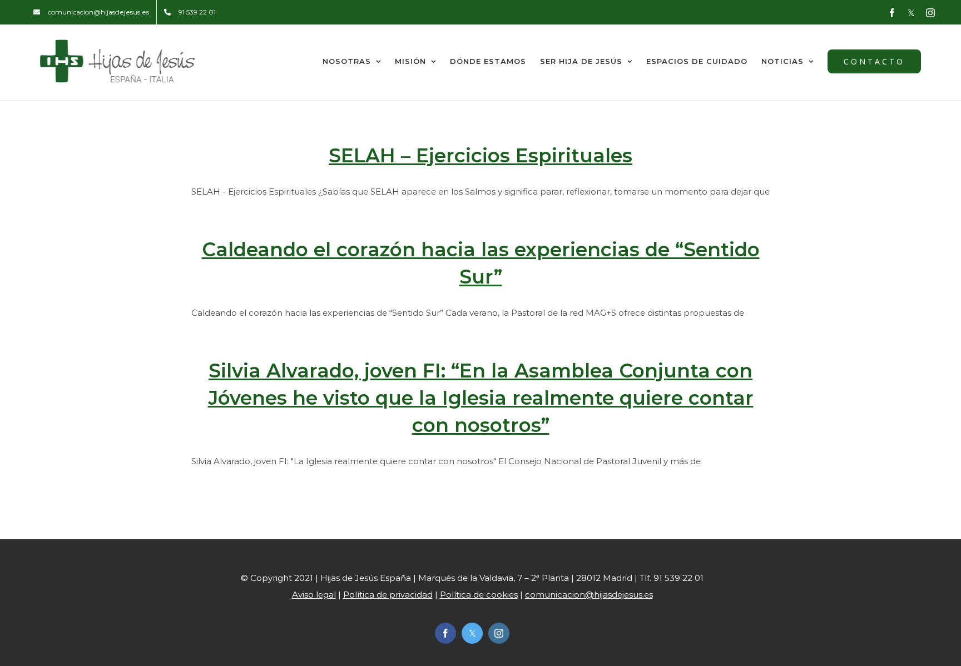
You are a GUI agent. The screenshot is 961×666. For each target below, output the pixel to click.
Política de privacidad (388, 594)
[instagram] (498, 633)
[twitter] (472, 633)
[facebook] (445, 633)
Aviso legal (314, 594)
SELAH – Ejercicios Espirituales (480, 155)
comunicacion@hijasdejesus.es (589, 594)
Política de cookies (479, 594)
